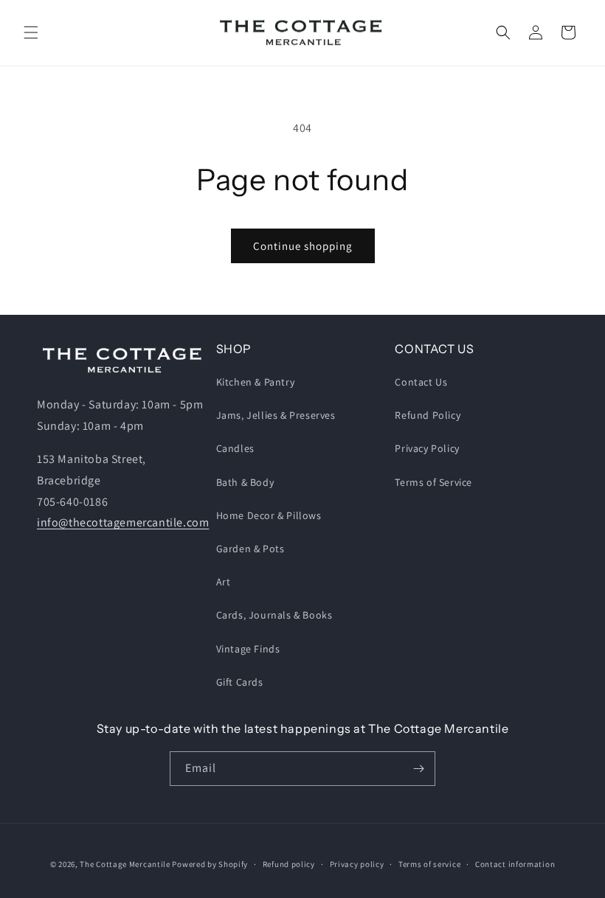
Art (223, 581)
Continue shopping (303, 246)
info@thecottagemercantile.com (123, 522)
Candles (235, 448)
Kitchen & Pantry (255, 382)
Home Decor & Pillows (269, 515)
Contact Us (421, 382)
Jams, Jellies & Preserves (276, 415)
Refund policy (289, 864)
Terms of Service (433, 482)
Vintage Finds (248, 648)
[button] (31, 32)
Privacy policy (357, 864)
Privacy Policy (427, 448)
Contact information (515, 864)
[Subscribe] (418, 768)
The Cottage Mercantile (125, 864)
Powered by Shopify (210, 864)
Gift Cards (239, 682)
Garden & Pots (250, 548)
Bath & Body (245, 482)
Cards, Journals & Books (274, 615)
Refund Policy (427, 415)
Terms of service (429, 864)
